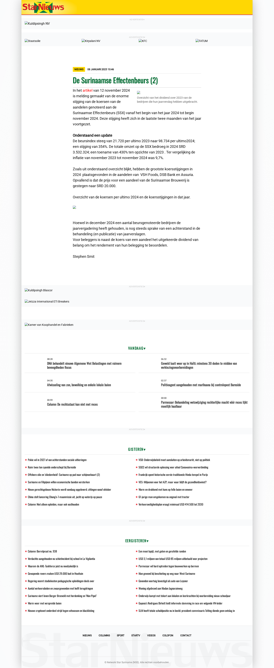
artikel (87, 90)
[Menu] (245, 7)
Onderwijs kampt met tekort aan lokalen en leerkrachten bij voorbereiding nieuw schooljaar (185, 596)
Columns (104, 635)
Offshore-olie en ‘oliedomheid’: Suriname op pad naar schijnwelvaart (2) (64, 474)
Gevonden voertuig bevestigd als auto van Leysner (163, 581)
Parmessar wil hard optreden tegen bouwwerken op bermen (169, 566)
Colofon (167, 635)
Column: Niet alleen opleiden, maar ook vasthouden (53, 504)
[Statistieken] (250, 665)
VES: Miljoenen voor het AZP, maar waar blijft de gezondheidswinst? (173, 482)
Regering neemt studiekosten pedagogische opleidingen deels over (61, 581)
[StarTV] (240, 7)
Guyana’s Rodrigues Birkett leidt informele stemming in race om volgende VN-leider (180, 603)
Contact (185, 635)
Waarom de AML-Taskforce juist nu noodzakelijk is (53, 566)
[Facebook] (110, 648)
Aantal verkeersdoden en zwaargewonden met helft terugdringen (60, 588)
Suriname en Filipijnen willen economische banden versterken (59, 482)
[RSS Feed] (164, 648)
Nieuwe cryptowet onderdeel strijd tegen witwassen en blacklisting (61, 610)
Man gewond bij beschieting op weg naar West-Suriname (167, 573)
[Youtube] (123, 648)
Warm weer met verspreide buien (44, 603)
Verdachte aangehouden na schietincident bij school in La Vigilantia (61, 558)
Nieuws (87, 635)
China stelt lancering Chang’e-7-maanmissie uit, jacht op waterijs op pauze (65, 497)
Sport (120, 635)
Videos (151, 635)
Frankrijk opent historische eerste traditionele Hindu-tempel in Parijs (173, 474)
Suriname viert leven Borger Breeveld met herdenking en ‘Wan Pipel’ (62, 596)
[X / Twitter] (137, 648)
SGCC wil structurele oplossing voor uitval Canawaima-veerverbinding (173, 467)
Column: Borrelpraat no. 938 (42, 551)
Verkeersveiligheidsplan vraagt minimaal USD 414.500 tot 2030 (171, 504)
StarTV (135, 635)
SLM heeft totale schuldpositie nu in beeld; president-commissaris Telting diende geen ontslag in (187, 610)
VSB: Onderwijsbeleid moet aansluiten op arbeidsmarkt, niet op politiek (174, 460)
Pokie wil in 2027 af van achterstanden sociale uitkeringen (57, 460)
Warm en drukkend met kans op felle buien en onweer (166, 489)
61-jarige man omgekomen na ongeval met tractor (164, 497)
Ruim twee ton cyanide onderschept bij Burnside (52, 467)
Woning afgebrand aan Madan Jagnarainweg (161, 588)
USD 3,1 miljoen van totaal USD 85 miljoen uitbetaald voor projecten (173, 558)
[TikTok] (150, 648)
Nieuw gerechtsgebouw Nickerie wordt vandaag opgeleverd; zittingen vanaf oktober (69, 489)
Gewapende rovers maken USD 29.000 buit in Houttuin (55, 573)
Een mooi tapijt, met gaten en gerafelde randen (162, 551)
